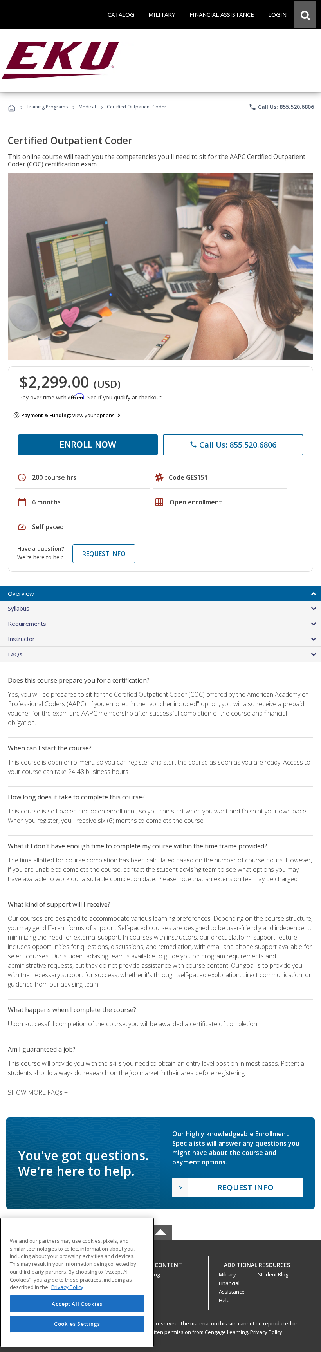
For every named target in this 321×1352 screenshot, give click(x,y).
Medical (87, 106)
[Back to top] (160, 1263)
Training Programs (47, 106)
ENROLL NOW (88, 444)
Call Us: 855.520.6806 (281, 107)
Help (224, 1300)
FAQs (15, 654)
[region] (77, 1282)
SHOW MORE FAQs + (38, 1092)
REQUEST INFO (104, 553)
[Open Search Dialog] (305, 14)
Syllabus (18, 608)
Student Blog (273, 1274)
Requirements (27, 623)
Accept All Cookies (77, 1303)
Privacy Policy (266, 1332)
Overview (21, 593)
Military (227, 1274)
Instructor (21, 639)
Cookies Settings (77, 1323)
